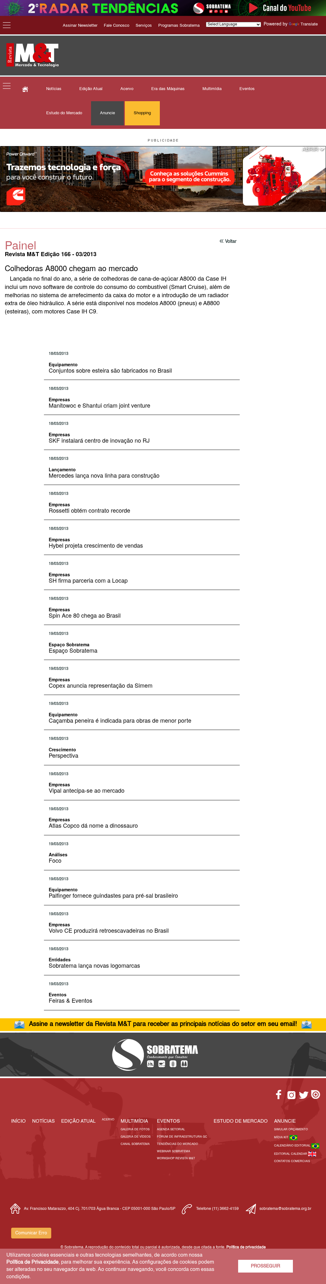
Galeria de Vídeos (136, 1136)
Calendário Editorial (292, 1145)
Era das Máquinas (168, 89)
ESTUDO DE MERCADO (241, 1121)
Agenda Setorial (171, 1129)
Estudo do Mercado (64, 113)
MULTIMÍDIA (134, 1121)
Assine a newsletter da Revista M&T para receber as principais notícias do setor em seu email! (163, 1024)
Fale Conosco (116, 26)
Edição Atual (91, 89)
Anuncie (107, 113)
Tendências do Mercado (177, 1144)
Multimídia (212, 89)
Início (18, 1121)
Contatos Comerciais (292, 1161)
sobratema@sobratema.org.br (285, 1209)
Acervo (126, 89)
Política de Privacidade (32, 1262)
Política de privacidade (246, 1247)
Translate (309, 24)
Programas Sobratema (179, 26)
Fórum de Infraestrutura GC (182, 1136)
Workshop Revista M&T (176, 1158)
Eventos (247, 89)
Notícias (53, 89)
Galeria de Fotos (135, 1129)
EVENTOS (168, 1121)
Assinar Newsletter (80, 26)
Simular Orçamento (291, 1129)
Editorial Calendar (291, 1154)
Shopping (142, 113)
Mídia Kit (281, 1137)
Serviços (144, 26)
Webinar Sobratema (173, 1151)
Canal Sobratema (135, 1144)
